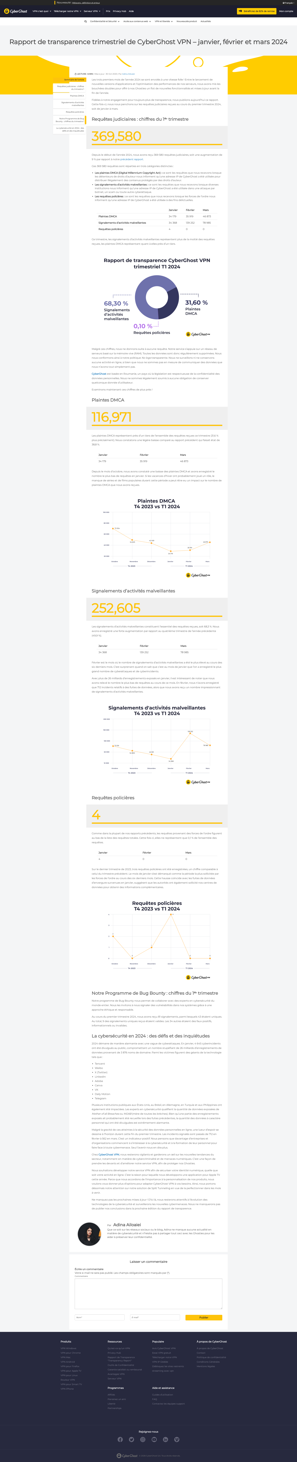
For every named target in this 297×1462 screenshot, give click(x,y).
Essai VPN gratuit (161, 1352)
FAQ (154, 1399)
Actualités (206, 21)
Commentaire (81, 1276)
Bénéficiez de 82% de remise (259, 11)
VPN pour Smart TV (71, 1384)
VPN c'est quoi (40, 11)
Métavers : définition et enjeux (86, 3)
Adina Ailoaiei (128, 74)
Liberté (111, 1403)
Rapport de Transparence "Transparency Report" (121, 1359)
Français (289, 3)
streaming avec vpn (163, 1370)
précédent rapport (131, 159)
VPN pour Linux (69, 1375)
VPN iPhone (67, 1388)
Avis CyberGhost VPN (164, 1348)
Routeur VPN (68, 1379)
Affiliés (111, 1394)
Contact (201, 1352)
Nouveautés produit (187, 21)
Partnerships (114, 1408)
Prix (108, 11)
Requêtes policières (75, 112)
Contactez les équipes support (168, 1403)
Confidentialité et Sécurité (103, 21)
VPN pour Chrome (71, 1352)
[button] (84, 21)
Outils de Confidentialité (121, 1365)
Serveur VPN (91, 11)
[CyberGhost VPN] (15, 11)
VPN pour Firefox (70, 1366)
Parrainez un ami (117, 1399)
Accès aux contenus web (135, 21)
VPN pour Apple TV (71, 1370)
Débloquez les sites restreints (168, 1366)
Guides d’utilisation (162, 1394)
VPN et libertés (162, 21)
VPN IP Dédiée (160, 1361)
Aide (131, 11)
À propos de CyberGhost (210, 1348)
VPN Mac (66, 1357)
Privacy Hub (119, 11)
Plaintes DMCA (77, 96)
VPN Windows (68, 1348)
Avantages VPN (116, 1374)
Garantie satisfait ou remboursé (125, 1369)
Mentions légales (206, 1366)
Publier (203, 1317)
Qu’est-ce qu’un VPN (119, 1348)
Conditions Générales (208, 1361)
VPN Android (68, 1361)
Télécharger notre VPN (66, 11)
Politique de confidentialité (211, 1357)
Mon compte (286, 11)
